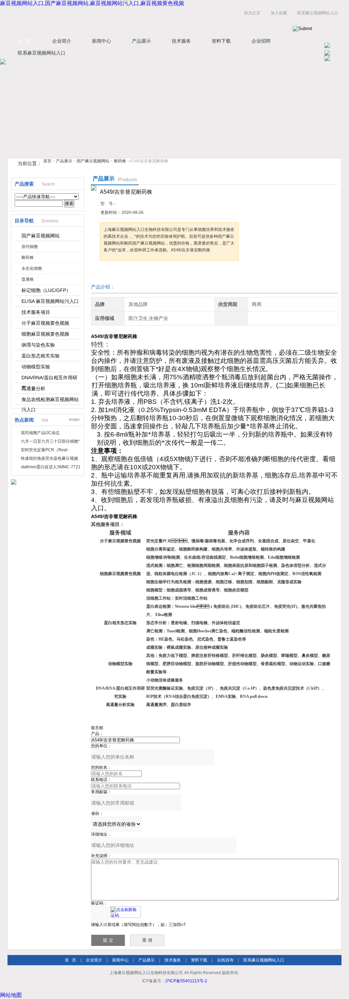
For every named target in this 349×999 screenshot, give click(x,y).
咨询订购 (121, 273)
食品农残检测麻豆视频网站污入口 (50, 401)
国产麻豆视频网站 (93, 161)
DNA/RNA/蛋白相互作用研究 (49, 379)
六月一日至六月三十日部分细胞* (50, 441)
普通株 (27, 279)
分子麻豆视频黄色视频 (45, 323)
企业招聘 (261, 41)
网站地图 (11, 995)
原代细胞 (29, 246)
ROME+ (74, 420)
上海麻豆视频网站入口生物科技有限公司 (92, 20)
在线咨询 (225, 960)
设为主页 (252, 13)
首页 (47, 161)
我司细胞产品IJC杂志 (40, 432)
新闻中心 (101, 41)
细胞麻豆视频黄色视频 (45, 334)
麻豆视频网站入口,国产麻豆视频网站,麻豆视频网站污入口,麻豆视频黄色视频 (92, 3)
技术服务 (181, 41)
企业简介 (61, 41)
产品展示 (141, 41)
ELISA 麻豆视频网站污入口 (50, 301)
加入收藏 (279, 13)
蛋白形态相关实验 (40, 355)
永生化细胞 (31, 268)
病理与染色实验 (38, 345)
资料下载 (221, 41)
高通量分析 (33, 388)
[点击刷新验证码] (125, 912)
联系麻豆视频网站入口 (317, 13)
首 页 (24, 41)
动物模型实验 (35, 366)
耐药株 (120, 161)
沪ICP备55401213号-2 (186, 981)
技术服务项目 (35, 312)
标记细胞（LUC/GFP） (46, 290)
